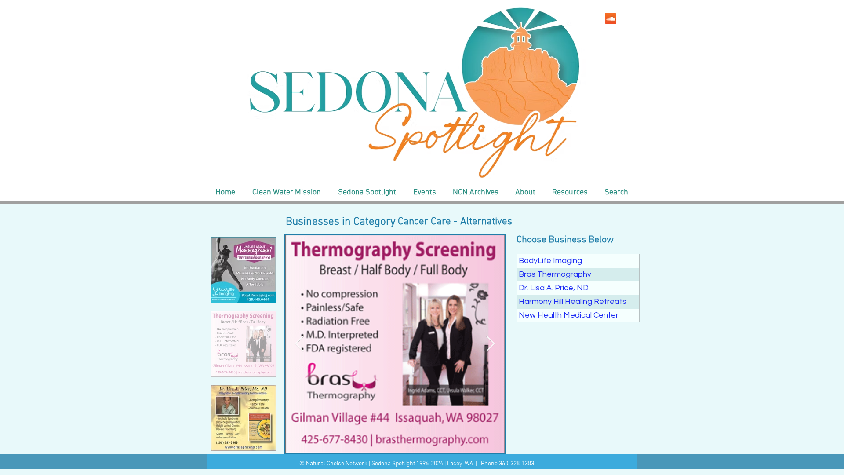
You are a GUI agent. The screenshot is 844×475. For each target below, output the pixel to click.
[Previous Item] (300, 344)
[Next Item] (490, 344)
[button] (286, 193)
